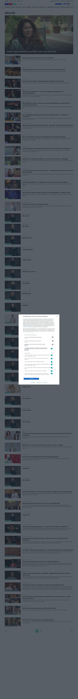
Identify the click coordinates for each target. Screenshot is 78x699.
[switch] (52, 337)
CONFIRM (31, 378)
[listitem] (39, 334)
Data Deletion (33, 382)
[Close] (57, 316)
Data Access (39, 382)
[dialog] (39, 349)
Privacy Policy (45, 382)
